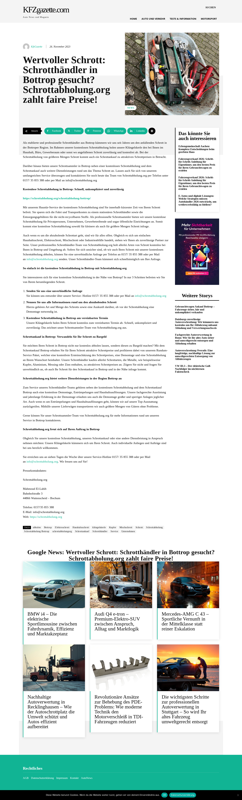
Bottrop (48, 527)
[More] (151, 131)
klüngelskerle (99, 527)
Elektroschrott (62, 527)
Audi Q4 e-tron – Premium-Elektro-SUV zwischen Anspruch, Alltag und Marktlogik (117, 621)
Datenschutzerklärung (182, 795)
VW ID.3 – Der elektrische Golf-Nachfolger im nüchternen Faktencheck (193, 369)
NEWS (130, 108)
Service (114, 531)
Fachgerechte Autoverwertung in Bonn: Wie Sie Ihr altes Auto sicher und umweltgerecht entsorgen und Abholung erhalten (194, 339)
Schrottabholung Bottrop (36, 531)
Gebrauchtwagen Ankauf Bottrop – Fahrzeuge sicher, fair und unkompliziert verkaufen (195, 309)
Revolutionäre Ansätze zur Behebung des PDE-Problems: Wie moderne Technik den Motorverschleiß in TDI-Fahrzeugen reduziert (118, 709)
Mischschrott (126, 527)
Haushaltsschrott (81, 527)
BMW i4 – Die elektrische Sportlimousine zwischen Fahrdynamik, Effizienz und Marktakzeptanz (52, 623)
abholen (37, 527)
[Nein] (238, 795)
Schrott (139, 527)
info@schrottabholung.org (42, 259)
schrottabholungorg (62, 531)
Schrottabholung (154, 527)
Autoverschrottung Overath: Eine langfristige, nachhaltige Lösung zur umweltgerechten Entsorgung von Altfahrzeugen (195, 355)
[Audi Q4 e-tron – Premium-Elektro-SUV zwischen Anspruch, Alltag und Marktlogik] (121, 584)
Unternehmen (128, 531)
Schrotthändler (100, 531)
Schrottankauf (82, 531)
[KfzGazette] (26, 46)
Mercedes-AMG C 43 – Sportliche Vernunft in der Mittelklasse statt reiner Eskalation (185, 621)
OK (164, 795)
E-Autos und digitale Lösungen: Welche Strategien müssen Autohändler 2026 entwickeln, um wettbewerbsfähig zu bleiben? (197, 200)
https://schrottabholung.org (46, 516)
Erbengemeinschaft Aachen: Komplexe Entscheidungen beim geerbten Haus (196, 149)
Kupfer (112, 527)
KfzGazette (36, 46)
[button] (210, 7)
